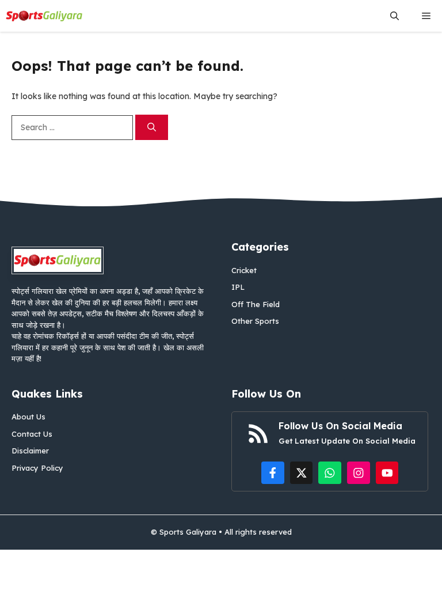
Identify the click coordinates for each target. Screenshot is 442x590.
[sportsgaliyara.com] (44, 16)
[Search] (151, 128)
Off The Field (255, 304)
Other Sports (255, 321)
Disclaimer (30, 450)
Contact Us (32, 433)
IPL (238, 287)
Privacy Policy (37, 467)
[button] (394, 16)
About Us (28, 416)
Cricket (244, 270)
